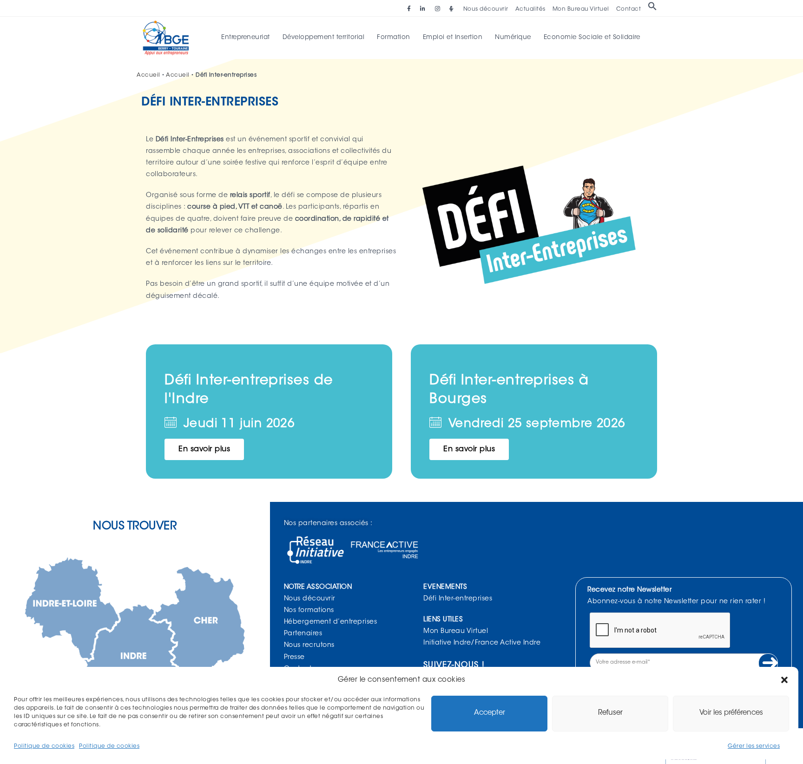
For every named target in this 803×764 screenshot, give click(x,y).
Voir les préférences (731, 713)
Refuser (610, 713)
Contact (628, 9)
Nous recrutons (309, 645)
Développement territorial (324, 37)
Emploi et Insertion (453, 37)
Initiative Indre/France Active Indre (481, 643)
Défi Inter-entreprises (457, 599)
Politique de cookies (44, 746)
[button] (784, 680)
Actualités (530, 9)
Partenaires (303, 634)
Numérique (513, 37)
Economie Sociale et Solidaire (592, 37)
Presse (294, 657)
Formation (393, 37)
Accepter (489, 713)
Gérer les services (754, 746)
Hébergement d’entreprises (330, 622)
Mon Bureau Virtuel (581, 9)
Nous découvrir (485, 9)
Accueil (148, 75)
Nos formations (309, 610)
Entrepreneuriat (245, 37)
